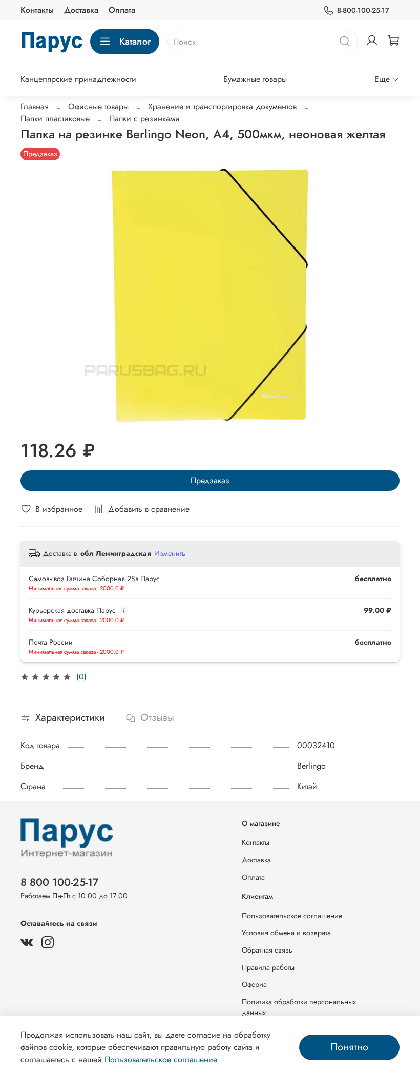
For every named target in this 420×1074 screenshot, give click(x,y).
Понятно (349, 1047)
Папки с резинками (144, 119)
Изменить (169, 553)
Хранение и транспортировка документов (222, 106)
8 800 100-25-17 (59, 882)
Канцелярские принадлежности (78, 79)
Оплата (122, 10)
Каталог (135, 41)
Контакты (37, 10)
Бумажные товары (255, 79)
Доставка (81, 10)
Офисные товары (98, 106)
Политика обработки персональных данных (299, 1007)
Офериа (254, 984)
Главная (34, 106)
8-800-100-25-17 (363, 10)
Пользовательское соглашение (292, 916)
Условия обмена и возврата (286, 932)
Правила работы (268, 967)
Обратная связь (267, 950)
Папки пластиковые (55, 119)
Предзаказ (210, 480)
